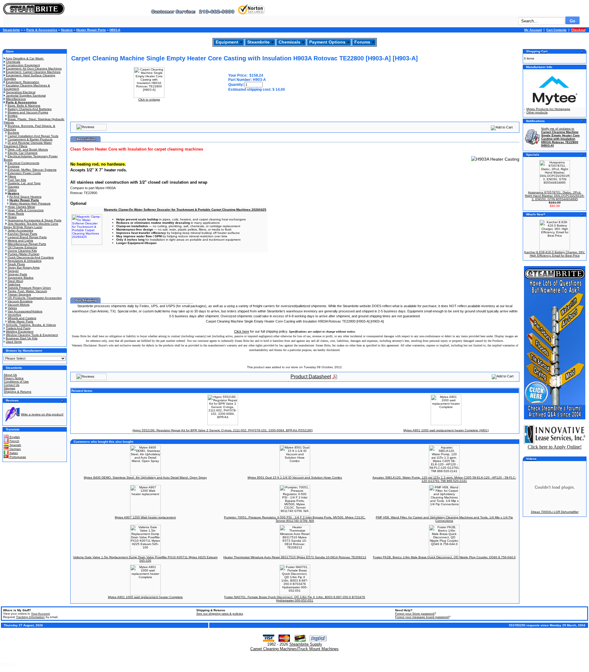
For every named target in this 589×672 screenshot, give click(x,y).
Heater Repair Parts (91, 30)
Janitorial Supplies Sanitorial (26, 95)
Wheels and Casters (22, 318)
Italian (13, 453)
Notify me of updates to (560, 137)
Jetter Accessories (20, 230)
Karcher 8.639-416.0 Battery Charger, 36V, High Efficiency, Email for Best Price (554, 253)
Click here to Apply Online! (555, 446)
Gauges (13, 186)
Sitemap (9, 388)
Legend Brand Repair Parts (27, 237)
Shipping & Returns (17, 391)
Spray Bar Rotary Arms (24, 267)
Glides (12, 190)
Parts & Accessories (41, 30)
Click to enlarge (149, 99)
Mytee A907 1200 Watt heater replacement (145, 517)
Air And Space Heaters (25, 196)
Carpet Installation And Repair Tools (33, 136)
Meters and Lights (20, 240)
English (14, 437)
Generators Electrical (20, 92)
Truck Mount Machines (318, 649)
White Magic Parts (20, 321)
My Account (533, 30)
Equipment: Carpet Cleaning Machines (33, 72)
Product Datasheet (311, 376)
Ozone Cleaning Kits (22, 250)
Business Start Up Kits (21, 338)
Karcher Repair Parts (22, 233)
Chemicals (289, 42)
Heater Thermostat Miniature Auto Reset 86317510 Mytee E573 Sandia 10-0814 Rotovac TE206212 (294, 557)
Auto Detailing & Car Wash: (25, 58)
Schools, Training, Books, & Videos (31, 324)
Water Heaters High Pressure (30, 203)
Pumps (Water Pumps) (23, 254)
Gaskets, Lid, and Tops (24, 183)
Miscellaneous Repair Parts (27, 244)
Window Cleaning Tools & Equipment (32, 335)
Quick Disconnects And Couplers (31, 257)
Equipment (227, 42)
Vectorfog (14, 314)
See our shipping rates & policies (219, 613)
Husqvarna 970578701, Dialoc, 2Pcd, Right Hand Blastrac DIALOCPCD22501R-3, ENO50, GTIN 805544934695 (554, 196)
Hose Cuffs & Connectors (26, 210)
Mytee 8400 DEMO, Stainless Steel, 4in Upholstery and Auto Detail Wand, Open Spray (145, 477)
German (15, 449)
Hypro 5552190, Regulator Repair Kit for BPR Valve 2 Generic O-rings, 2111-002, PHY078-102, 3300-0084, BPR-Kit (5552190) (223, 430)
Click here (241, 331)
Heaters (67, 30)
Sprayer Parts (17, 274)
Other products (537, 112)
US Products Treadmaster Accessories (35, 298)
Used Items (14, 341)
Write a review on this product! (42, 414)
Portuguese (17, 457)
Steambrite (258, 42)
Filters (12, 176)
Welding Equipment (19, 331)
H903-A (115, 30)
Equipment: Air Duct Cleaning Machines (34, 68)
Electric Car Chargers (22, 153)
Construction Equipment (23, 65)
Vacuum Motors (18, 304)
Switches (14, 284)
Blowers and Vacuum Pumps (28, 112)
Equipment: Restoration (22, 82)
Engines (13, 166)
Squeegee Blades (20, 277)
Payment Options (327, 42)
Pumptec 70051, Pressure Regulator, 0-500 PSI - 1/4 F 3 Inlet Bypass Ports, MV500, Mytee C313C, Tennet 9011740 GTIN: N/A (294, 519)
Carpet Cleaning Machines (273, 649)
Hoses (12, 217)
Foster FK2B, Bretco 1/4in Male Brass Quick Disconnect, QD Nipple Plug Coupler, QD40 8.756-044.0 (444, 557)
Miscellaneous (16, 99)
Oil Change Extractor (22, 247)
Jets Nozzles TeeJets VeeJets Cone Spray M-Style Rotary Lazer (31, 225)
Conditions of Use (16, 381)
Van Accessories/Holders (25, 311)
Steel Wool (15, 281)
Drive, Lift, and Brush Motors (28, 149)
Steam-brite (11, 30)
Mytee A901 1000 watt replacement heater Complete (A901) (446, 430)
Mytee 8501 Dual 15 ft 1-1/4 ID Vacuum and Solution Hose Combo (295, 477)
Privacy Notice (14, 378)
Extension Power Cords (24, 173)
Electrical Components (23, 163)
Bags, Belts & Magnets (24, 105)
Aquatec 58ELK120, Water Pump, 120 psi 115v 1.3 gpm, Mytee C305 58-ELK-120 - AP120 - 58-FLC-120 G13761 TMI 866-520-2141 (444, 479)
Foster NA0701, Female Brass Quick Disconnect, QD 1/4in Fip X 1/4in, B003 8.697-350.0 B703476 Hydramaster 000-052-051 (294, 598)
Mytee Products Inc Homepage (548, 109)
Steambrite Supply (305, 644)
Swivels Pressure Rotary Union (29, 287)
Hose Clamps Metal (21, 206)
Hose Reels (16, 213)
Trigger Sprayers (19, 294)
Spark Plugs (16, 264)
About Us (10, 374)
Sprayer (13, 271)
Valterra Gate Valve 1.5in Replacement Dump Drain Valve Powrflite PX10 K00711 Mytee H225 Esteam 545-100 (145, 559)
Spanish (15, 445)
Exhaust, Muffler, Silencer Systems (32, 169)
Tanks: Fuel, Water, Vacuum (27, 291)
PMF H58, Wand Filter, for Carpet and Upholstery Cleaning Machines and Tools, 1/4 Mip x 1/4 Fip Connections (444, 519)
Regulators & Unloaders (24, 260)
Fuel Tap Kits (17, 179)
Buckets (13, 132)
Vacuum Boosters (20, 301)
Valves (12, 308)
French (14, 441)
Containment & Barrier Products (30, 139)
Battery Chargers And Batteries (30, 109)
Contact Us (11, 385)
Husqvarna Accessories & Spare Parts (34, 220)
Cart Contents (556, 30)
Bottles (12, 115)
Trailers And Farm (18, 328)
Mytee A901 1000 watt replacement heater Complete (145, 597)
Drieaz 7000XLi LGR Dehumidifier (555, 512)
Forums (362, 42)
